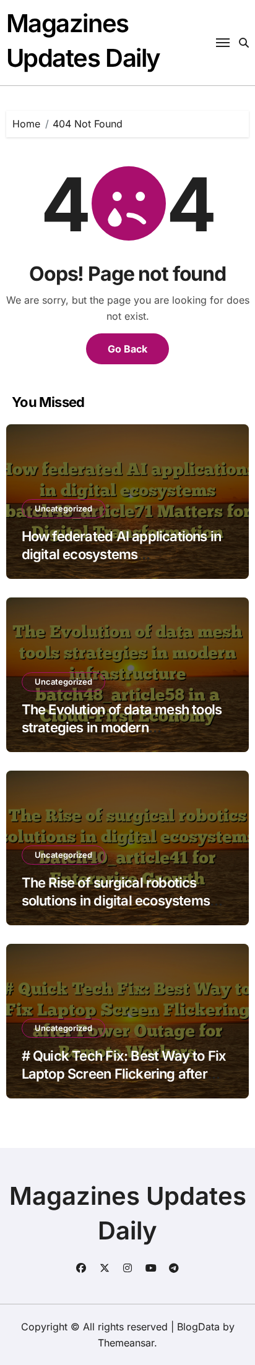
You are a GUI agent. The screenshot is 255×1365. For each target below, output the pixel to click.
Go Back (127, 349)
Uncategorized (63, 508)
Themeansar (126, 1343)
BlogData (198, 1326)
